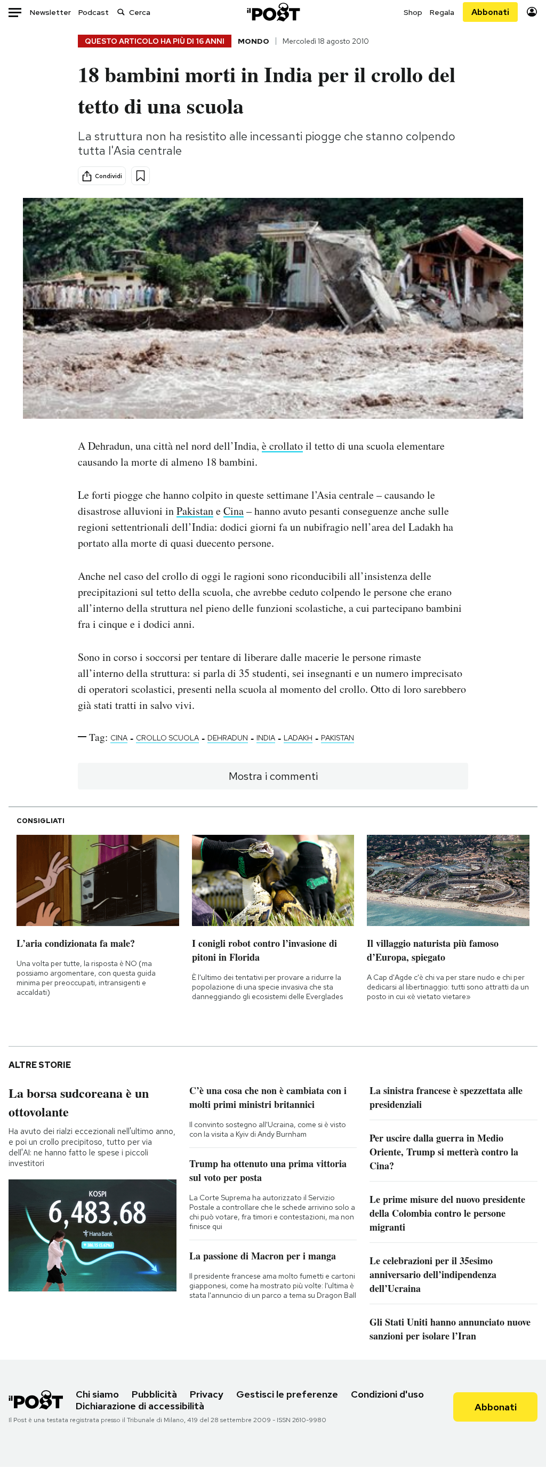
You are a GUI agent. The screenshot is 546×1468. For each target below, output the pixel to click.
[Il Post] (273, 12)
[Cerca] (121, 12)
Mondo (253, 41)
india (265, 738)
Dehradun (227, 738)
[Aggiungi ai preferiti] (140, 176)
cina (118, 738)
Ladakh (298, 738)
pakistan (337, 738)
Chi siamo (97, 1394)
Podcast (93, 12)
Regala (442, 12)
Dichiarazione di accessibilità (140, 1406)
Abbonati (490, 12)
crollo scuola (167, 738)
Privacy (206, 1394)
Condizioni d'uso (387, 1394)
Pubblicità (154, 1394)
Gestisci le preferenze (287, 1394)
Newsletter (50, 12)
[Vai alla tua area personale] (531, 12)
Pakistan (194, 511)
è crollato (282, 445)
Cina (233, 511)
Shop (413, 12)
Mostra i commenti (273, 776)
